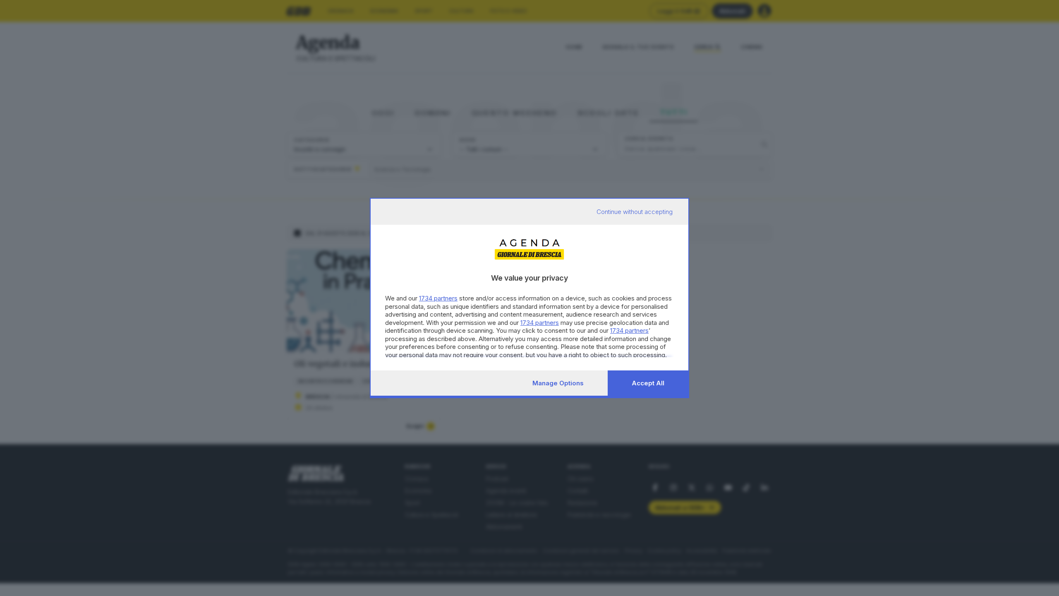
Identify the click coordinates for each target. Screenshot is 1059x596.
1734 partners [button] (438, 298)
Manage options (558, 383)
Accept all (648, 383)
